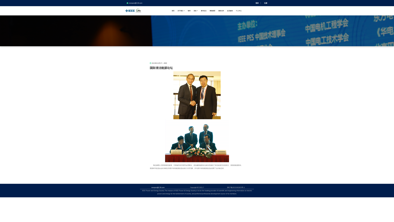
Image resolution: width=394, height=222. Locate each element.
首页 (173, 11)
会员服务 (230, 11)
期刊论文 (204, 11)
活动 (195, 11)
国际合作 (221, 11)
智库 (189, 11)
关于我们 (180, 11)
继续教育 (212, 11)
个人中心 (239, 11)
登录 (257, 3)
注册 (265, 3)
